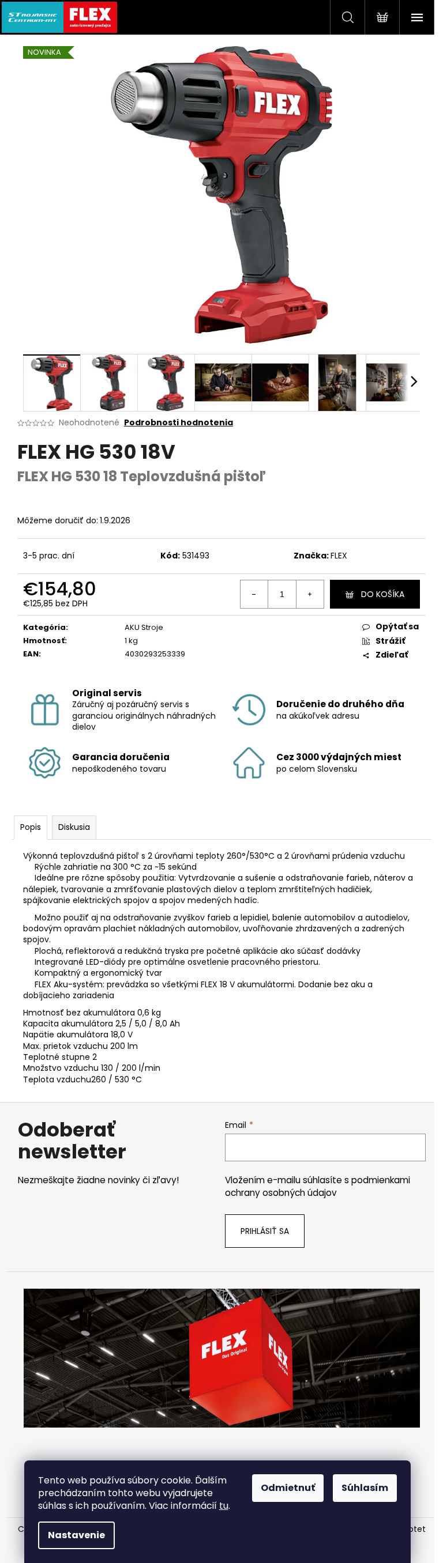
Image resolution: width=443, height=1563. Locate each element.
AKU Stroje (144, 627)
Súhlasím (364, 1487)
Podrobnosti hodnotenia (178, 422)
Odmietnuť (288, 1487)
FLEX (339, 555)
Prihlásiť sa (265, 1231)
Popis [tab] (30, 827)
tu (223, 1505)
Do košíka (382, 594)
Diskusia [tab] (74, 827)
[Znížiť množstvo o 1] (254, 594)
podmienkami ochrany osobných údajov (317, 1186)
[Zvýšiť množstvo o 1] (310, 594)
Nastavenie (76, 1535)
